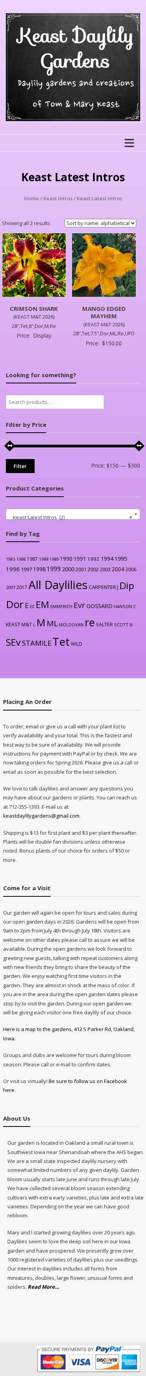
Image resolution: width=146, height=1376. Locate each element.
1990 (66, 558)
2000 (68, 569)
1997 (26, 569)
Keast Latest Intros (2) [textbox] (70, 517)
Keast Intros (57, 198)
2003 (105, 569)
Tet (61, 641)
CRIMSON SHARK (34, 308)
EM (42, 604)
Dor (15, 604)
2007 (10, 587)
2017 (21, 587)
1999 (54, 569)
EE (32, 606)
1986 (21, 559)
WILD (76, 644)
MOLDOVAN (71, 624)
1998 (39, 569)
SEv (13, 642)
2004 (118, 569)
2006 (130, 569)
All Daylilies (58, 585)
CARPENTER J (103, 587)
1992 (93, 558)
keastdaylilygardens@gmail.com (41, 815)
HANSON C (125, 606)
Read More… (43, 1287)
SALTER (104, 624)
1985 (10, 559)
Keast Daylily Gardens (76, 48)
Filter (20, 466)
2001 (81, 569)
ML (52, 623)
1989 (54, 559)
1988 (43, 559)
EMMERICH (61, 606)
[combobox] (73, 514)
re (90, 622)
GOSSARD (99, 606)
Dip (127, 585)
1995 (120, 558)
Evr (79, 605)
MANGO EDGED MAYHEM (104, 312)
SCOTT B (123, 624)
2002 (93, 569)
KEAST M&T (19, 624)
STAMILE (36, 643)
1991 (80, 558)
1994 (107, 558)
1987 (32, 559)
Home (31, 198)
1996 (13, 569)
